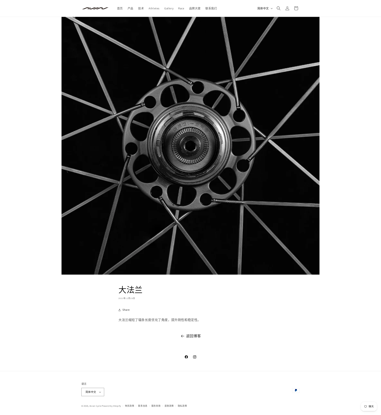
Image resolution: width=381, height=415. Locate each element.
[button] (278, 8)
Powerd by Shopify (111, 405)
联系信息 (142, 405)
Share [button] (126, 309)
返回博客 (193, 336)
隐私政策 (182, 405)
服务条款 (156, 405)
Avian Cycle (95, 405)
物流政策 (129, 405)
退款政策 (169, 405)
